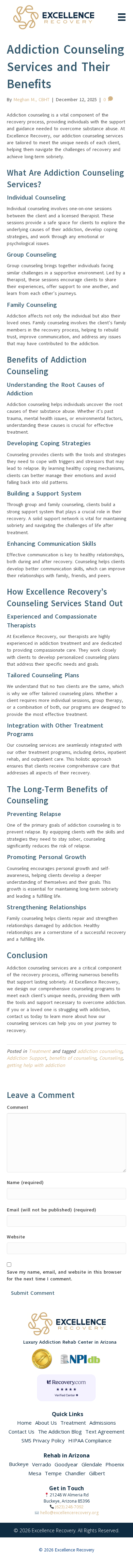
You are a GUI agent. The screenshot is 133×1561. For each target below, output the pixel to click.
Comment (17, 1107)
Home (24, 1422)
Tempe (53, 1473)
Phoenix (114, 1464)
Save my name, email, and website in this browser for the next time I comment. (64, 1275)
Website (16, 1237)
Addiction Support (26, 1058)
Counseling (110, 1058)
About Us (46, 1422)
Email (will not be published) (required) (51, 1210)
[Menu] (121, 17)
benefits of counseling (72, 1058)
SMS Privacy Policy (43, 1440)
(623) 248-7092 (69, 1507)
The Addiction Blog (60, 1431)
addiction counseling (99, 1051)
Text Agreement (104, 1431)
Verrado (41, 1464)
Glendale (92, 1464)
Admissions (102, 1422)
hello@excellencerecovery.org (69, 1513)
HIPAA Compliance (90, 1440)
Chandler (75, 1473)
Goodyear (66, 1464)
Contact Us (21, 1431)
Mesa (34, 1473)
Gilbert (97, 1473)
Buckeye (19, 1464)
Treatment (39, 1051)
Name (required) (25, 1182)
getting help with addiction (36, 1065)
